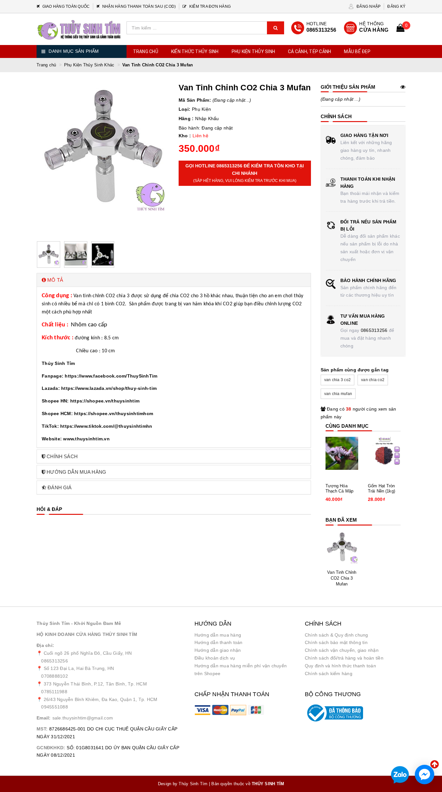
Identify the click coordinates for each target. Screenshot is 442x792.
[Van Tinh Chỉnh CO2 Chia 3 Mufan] (342, 547)
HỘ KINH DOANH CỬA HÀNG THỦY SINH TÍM (87, 634)
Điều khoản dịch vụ (214, 658)
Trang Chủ (145, 51)
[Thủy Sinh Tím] (79, 30)
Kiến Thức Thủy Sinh (195, 51)
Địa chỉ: (45, 645)
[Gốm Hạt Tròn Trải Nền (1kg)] (384, 453)
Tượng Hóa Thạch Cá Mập (340, 488)
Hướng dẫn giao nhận (217, 650)
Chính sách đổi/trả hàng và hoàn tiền (344, 658)
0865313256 (374, 330)
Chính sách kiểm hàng (328, 673)
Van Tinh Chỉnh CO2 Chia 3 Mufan (341, 578)
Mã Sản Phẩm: (195, 100)
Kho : (185, 135)
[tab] (174, 280)
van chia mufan (338, 393)
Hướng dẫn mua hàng (217, 635)
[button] (174, 280)
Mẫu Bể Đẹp (357, 51)
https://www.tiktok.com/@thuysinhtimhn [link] (106, 426)
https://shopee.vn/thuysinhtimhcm (113, 413)
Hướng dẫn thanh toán (218, 642)
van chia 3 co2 (337, 380)
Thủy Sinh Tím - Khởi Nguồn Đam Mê (79, 623)
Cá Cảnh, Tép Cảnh (309, 51)
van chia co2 (372, 380)
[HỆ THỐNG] (366, 27)
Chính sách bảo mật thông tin (336, 642)
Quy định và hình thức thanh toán (340, 665)
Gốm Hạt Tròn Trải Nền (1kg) (381, 488)
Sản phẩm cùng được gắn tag (355, 369)
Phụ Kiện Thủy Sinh (253, 51)
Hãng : (186, 118)
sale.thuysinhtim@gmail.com (82, 717)
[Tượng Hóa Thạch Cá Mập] (342, 453)
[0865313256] (313, 27)
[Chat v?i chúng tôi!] (424, 774)
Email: (44, 717)
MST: (42, 728)
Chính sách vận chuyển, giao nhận (342, 650)
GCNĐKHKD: (51, 747)
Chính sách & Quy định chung (336, 635)
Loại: (184, 109)
